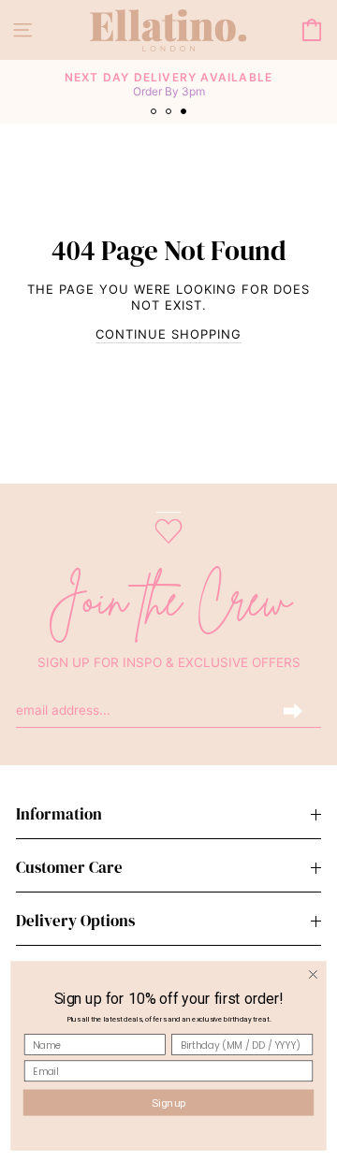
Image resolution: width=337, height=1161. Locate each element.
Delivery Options (75, 921)
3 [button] (185, 113)
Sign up (168, 1103)
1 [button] (155, 113)
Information (59, 814)
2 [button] (170, 113)
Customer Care (69, 868)
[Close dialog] (313, 974)
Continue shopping (168, 334)
